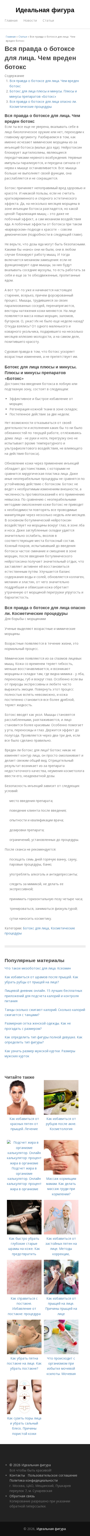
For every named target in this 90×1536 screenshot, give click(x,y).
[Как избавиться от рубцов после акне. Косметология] (61, 1113)
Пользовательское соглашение (52, 1475)
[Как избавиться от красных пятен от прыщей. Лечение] (24, 1113)
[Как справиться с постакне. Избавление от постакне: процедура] (24, 1293)
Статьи (48, 20)
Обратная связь (22, 1496)
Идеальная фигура (45, 9)
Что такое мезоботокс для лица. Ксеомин (38, 968)
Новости (30, 20)
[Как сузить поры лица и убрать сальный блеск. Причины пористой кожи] (24, 1413)
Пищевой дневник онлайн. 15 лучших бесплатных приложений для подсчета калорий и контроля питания (43, 995)
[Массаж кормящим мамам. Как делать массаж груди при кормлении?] (61, 1173)
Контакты (17, 1475)
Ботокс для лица (36, 928)
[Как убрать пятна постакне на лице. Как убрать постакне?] (24, 1353)
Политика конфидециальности (33, 1480)
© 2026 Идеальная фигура (30, 1465)
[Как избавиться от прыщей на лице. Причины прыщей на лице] (61, 1293)
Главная (11, 20)
